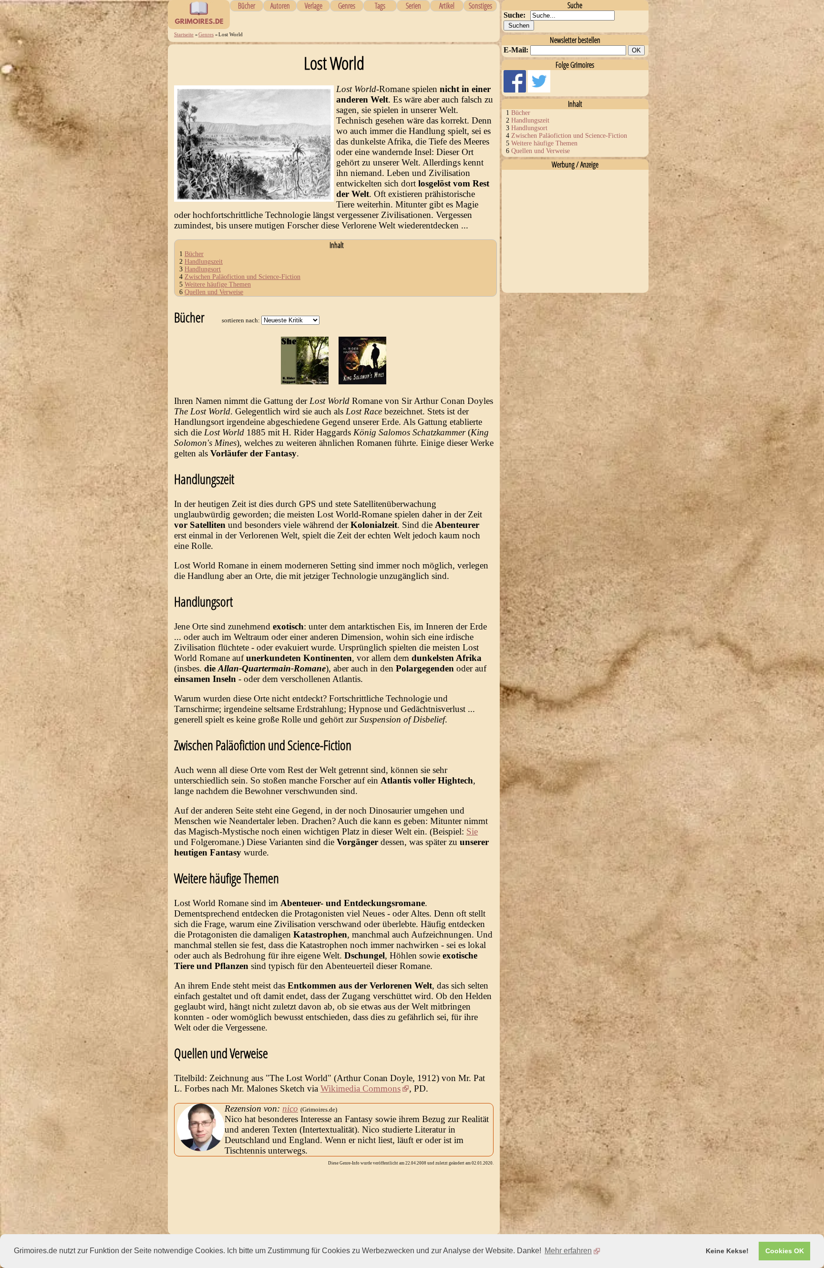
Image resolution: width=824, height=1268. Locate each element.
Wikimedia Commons (360, 1088)
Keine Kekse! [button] (727, 1251)
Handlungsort (203, 269)
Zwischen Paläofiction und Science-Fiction (242, 276)
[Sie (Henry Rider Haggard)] (305, 381)
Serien (413, 5)
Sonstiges (480, 5)
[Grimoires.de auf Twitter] (539, 90)
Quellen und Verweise (214, 292)
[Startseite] (199, 24)
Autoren (280, 5)
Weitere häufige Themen (218, 284)
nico (290, 1108)
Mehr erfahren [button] (568, 1251)
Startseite (184, 34)
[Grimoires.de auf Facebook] (516, 90)
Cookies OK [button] (784, 1251)
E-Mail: (516, 50)
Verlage (313, 5)
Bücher (246, 5)
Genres (346, 5)
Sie (472, 831)
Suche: (514, 15)
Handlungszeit (204, 261)
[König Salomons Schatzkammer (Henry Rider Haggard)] (362, 381)
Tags (380, 5)
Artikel (446, 5)
